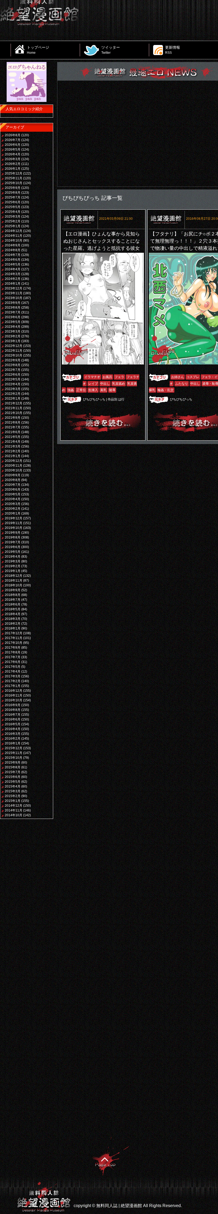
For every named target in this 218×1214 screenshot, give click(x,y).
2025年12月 (13, 173)
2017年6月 (12, 662)
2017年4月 (12, 671)
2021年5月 (12, 437)
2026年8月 (12, 135)
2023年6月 (12, 317)
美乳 (103, 390)
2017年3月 (12, 676)
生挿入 (93, 390)
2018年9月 (12, 590)
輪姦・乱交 (166, 390)
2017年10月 (13, 643)
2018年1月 (12, 628)
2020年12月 (13, 461)
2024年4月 (12, 269)
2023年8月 (12, 307)
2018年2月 (12, 623)
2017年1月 (12, 686)
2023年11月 (13, 293)
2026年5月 (12, 149)
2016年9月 (12, 705)
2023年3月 (12, 331)
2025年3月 (12, 216)
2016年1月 (12, 743)
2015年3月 (12, 791)
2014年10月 (13, 815)
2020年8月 (12, 480)
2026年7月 (12, 140)
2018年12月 (13, 576)
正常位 (81, 390)
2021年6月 (12, 432)
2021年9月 (12, 418)
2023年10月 (13, 298)
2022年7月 (12, 370)
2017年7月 (12, 657)
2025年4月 (12, 212)
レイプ (93, 384)
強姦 (71, 390)
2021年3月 (12, 446)
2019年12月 (13, 518)
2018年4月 (12, 614)
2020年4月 (12, 499)
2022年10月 (13, 355)
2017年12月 (13, 633)
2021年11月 (13, 408)
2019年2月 (12, 566)
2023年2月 (12, 336)
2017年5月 (12, 667)
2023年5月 (12, 322)
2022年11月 (13, 351)
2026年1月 (12, 169)
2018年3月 (12, 619)
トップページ (38, 49)
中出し (105, 384)
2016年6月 (12, 719)
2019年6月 (12, 547)
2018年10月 (13, 585)
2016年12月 (13, 691)
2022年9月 (12, 360)
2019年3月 (12, 561)
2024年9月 (12, 245)
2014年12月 (13, 805)
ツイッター (110, 49)
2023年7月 (12, 312)
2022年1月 (12, 398)
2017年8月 (12, 652)
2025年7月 (12, 197)
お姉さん (177, 377)
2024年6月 (12, 260)
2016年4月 (12, 729)
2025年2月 (12, 221)
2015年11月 (13, 753)
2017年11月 (13, 638)
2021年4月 (12, 442)
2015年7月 (12, 772)
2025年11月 (13, 178)
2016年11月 (13, 695)
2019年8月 (12, 537)
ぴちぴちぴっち (94, 399)
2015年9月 (12, 762)
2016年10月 (13, 700)
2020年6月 (12, 489)
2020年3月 (12, 504)
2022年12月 (13, 346)
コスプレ (192, 377)
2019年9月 (12, 533)
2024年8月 (12, 250)
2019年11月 (13, 523)
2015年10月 (13, 758)
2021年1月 (12, 456)
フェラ (119, 377)
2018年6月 (12, 604)
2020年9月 (12, 475)
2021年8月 (12, 422)
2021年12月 (13, 403)
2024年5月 (12, 264)
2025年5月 (12, 207)
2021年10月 (13, 413)
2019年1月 (12, 571)
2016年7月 (12, 714)
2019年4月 (12, 556)
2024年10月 (13, 240)
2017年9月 (12, 647)
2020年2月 (12, 509)
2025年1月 (12, 226)
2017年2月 (12, 681)
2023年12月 (13, 288)
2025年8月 (12, 192)
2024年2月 (12, 279)
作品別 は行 (116, 399)
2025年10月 (13, 183)
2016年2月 (12, 738)
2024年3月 (12, 274)
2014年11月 (13, 810)
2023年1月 (12, 341)
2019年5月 (12, 552)
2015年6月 (12, 777)
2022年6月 (12, 374)
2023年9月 (12, 303)
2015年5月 (12, 782)
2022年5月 (12, 379)
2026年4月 (12, 154)
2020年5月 (12, 494)
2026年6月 (12, 145)
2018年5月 (12, 609)
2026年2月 (12, 164)
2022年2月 (12, 394)
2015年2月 (12, 796)
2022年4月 (12, 384)
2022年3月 (12, 389)
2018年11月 (13, 580)
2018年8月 (12, 595)
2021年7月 (12, 427)
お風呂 (107, 377)
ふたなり (181, 384)
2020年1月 (12, 513)
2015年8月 (12, 767)
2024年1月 (12, 283)
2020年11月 (13, 465)
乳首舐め (118, 384)
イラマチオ (92, 377)
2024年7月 (12, 255)
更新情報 (172, 49)
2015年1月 (12, 801)
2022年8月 (12, 365)
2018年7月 (12, 600)
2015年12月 (13, 748)
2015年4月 (12, 786)
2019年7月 (12, 542)
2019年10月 (13, 528)
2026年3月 (12, 159)
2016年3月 (12, 734)
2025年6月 (12, 202)
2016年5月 (12, 724)
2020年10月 (13, 470)
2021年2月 (12, 451)
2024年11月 (13, 236)
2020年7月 (12, 485)
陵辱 (112, 390)
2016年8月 (12, 710)
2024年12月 (13, 231)
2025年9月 (12, 188)
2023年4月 (12, 327)
